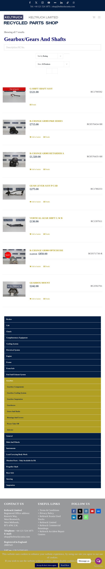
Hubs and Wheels (13, 442)
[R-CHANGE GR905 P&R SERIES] (14, 127)
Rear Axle (10, 473)
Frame (8, 362)
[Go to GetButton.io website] (98, 566)
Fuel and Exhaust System (16, 375)
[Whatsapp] (86, 517)
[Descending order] (66, 53)
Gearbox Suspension (15, 399)
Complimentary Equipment (16, 338)
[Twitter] (80, 511)
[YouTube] (92, 511)
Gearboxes (11, 405)
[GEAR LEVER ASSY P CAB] (14, 192)
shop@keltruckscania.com (63, 6)
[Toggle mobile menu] (99, 17)
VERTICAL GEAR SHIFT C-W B (46, 218)
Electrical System (13, 350)
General (9, 436)
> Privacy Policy (46, 513)
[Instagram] (86, 511)
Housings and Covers (15, 418)
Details (34, 105)
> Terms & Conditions (48, 510)
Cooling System (12, 344)
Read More (65, 565)
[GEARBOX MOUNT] (14, 289)
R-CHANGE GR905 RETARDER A (47, 153)
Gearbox (9, 381)
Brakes (9, 319)
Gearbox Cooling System (16, 393)
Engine (9, 356)
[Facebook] (74, 511)
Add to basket (36, 137)
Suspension (10, 485)
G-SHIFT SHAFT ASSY (41, 89)
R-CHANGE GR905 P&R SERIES (46, 121)
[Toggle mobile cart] (94, 17)
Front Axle (10, 368)
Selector (10, 430)
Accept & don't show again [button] (46, 565)
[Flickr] (98, 511)
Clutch (8, 332)
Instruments (10, 448)
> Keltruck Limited (47, 522)
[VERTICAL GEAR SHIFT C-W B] (14, 224)
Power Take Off (13, 424)
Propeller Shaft (12, 467)
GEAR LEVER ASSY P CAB (44, 186)
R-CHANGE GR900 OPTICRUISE (46, 250)
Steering (9, 479)
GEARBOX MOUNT (40, 283)
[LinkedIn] (74, 517)
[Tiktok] (80, 517)
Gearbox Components (15, 387)
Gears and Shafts (13, 411)
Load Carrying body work (16, 454)
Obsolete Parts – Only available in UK (21, 461)
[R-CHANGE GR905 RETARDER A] (14, 159)
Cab (7, 325)
